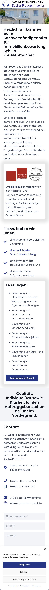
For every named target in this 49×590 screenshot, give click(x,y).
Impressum (36, 586)
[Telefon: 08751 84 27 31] (7, 481)
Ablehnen (24, 572)
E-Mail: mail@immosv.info (25, 497)
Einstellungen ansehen (24, 579)
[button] (45, 549)
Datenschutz (13, 586)
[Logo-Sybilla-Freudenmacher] (23, 4)
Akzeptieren (25, 564)
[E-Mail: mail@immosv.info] (7, 498)
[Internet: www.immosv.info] (7, 503)
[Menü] (45, 4)
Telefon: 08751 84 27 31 (23, 481)
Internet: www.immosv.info (26, 503)
